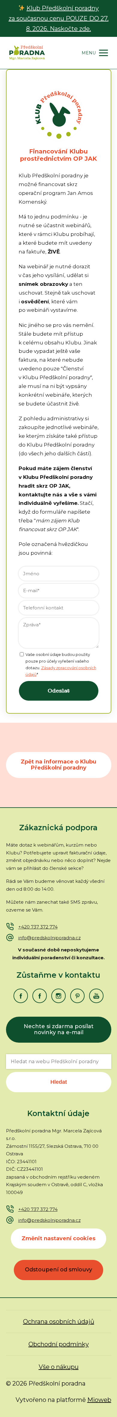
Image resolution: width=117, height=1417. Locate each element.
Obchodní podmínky (58, 1344)
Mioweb (99, 1399)
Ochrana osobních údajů (58, 1321)
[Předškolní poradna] (27, 53)
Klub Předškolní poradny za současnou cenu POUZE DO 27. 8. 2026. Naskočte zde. (59, 18)
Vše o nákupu (59, 1366)
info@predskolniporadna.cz (49, 938)
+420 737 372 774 (38, 927)
